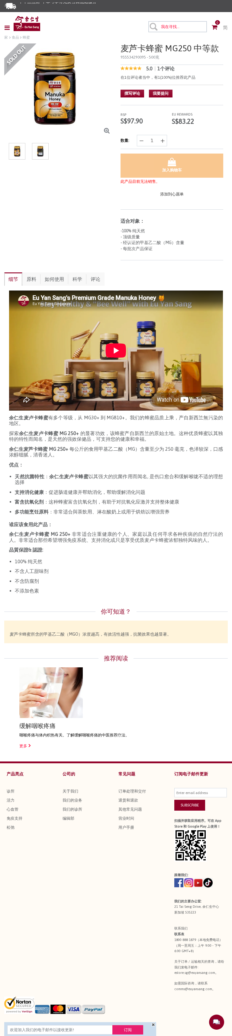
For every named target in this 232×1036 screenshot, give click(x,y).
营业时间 (126, 818)
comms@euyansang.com (193, 989)
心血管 (12, 809)
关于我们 (70, 791)
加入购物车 (172, 170)
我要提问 (161, 93)
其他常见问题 (130, 809)
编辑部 (68, 818)
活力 (10, 800)
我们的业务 (72, 800)
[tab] (13, 279)
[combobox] (177, 26)
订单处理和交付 (132, 791)
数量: (125, 140)
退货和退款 (128, 800)
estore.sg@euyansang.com (194, 972)
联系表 (179, 934)
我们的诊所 (72, 809)
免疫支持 (14, 818)
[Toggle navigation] (9, 27)
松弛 (10, 827)
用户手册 (126, 827)
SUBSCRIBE (190, 805)
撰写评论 (132, 93)
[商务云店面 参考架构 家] (27, 23)
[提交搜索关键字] (153, 26)
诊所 (10, 791)
